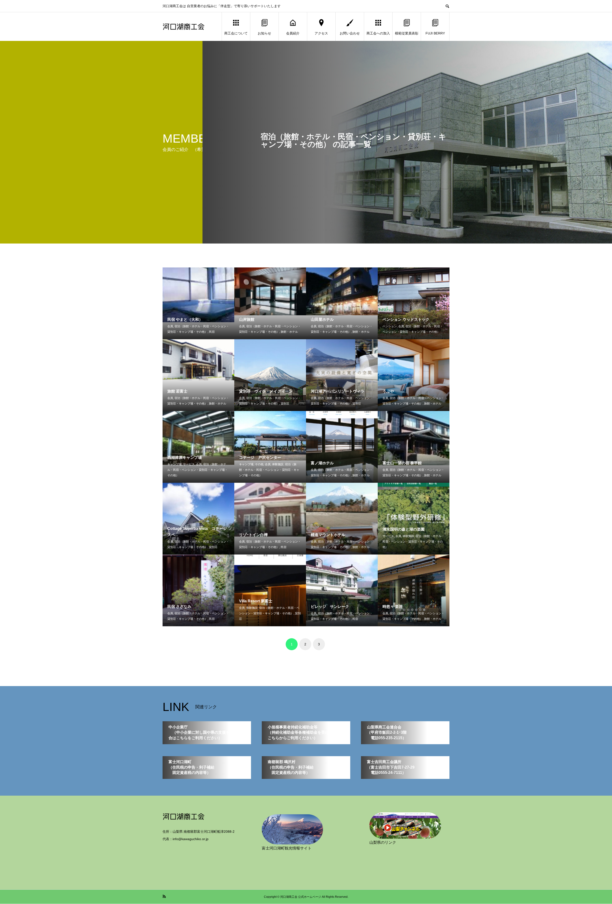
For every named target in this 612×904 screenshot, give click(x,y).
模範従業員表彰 (406, 33)
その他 (259, 464)
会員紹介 (293, 33)
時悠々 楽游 (392, 607)
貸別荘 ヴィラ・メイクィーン (266, 391)
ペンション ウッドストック (405, 319)
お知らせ (264, 33)
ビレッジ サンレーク (330, 607)
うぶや (388, 391)
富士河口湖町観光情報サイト (286, 848)
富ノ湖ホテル (322, 463)
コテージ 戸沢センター (260, 457)
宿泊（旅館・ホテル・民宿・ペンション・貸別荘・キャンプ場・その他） (197, 470)
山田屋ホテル (322, 319)
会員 (170, 326)
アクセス (321, 33)
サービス (189, 464)
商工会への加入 (378, 33)
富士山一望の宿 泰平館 (402, 463)
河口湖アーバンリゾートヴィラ (337, 391)
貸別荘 (285, 403)
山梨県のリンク (382, 842)
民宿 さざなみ (179, 607)
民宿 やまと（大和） (185, 319)
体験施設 (278, 464)
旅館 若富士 (177, 391)
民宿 (212, 331)
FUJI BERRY (435, 33)
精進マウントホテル (328, 535)
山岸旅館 (246, 319)
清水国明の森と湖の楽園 (403, 529)
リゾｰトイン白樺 (253, 535)
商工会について (236, 33)
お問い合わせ (350, 33)
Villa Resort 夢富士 (255, 601)
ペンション (389, 326)
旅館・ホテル (289, 331)
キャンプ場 (174, 464)
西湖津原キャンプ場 (184, 457)
